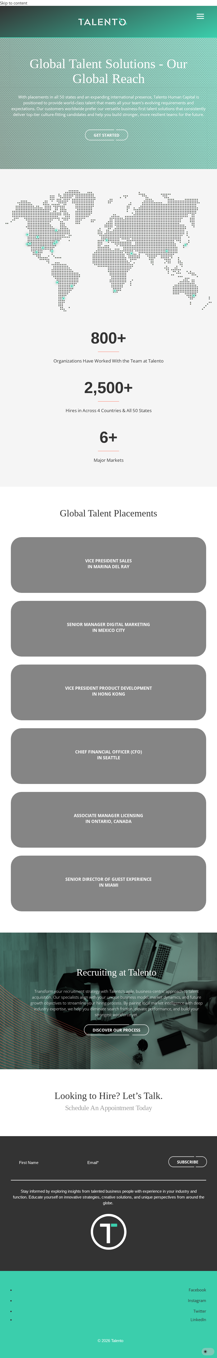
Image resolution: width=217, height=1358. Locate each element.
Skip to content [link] (13, 3)
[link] (103, 21)
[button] (196, 1289)
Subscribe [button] (187, 1162)
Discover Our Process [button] (116, 1030)
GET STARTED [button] (106, 135)
